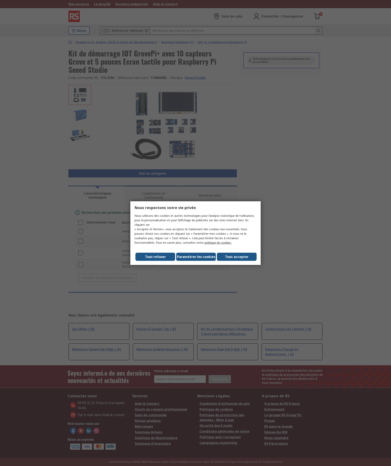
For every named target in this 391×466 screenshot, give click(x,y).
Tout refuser (155, 257)
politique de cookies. (218, 243)
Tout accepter (236, 257)
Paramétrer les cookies (196, 257)
